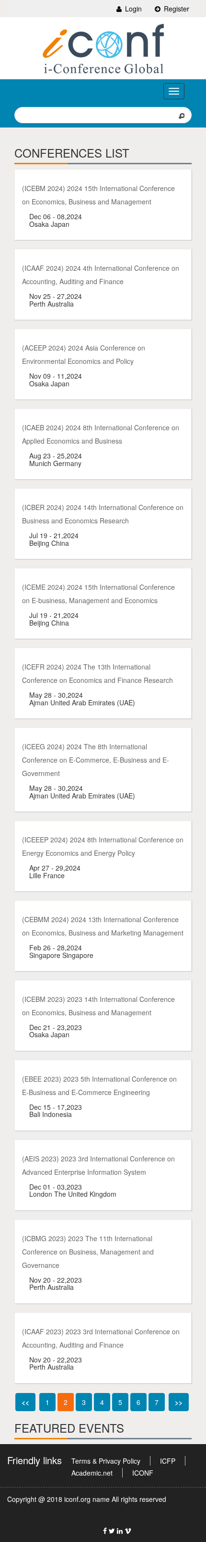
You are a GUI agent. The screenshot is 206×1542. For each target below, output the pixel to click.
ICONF (142, 1473)
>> (179, 1402)
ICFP (167, 1461)
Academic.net (92, 1473)
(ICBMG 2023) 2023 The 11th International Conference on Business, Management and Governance (88, 1252)
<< (25, 1402)
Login (132, 8)
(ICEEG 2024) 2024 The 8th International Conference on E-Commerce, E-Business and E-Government (95, 760)
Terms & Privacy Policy (105, 1461)
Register (175, 8)
